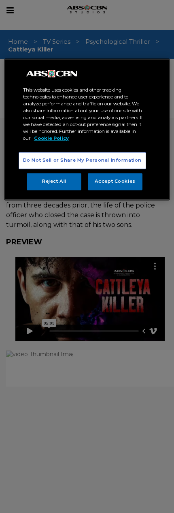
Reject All (54, 181)
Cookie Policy (51, 138)
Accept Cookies (115, 181)
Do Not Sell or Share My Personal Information (82, 160)
